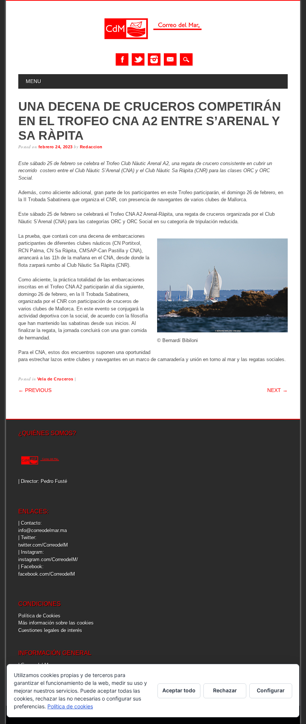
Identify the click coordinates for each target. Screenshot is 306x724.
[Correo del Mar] (153, 45)
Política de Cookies (39, 616)
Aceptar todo (179, 690)
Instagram (154, 59)
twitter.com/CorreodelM (43, 545)
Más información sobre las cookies (56, 623)
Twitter (138, 59)
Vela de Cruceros (55, 379)
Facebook (122, 59)
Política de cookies (70, 706)
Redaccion (91, 147)
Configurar (271, 690)
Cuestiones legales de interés (50, 630)
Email (170, 59)
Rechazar (225, 690)
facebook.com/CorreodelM (46, 574)
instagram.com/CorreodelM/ (48, 559)
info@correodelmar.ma (42, 530)
